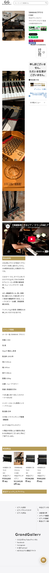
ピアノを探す (21, 507)
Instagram (21, 545)
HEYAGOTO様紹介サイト (26, 551)
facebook (20, 542)
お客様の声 (43, 513)
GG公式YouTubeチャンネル (27, 540)
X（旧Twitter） (22, 548)
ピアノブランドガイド (24, 510)
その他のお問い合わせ (39, 96)
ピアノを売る (21, 513)
